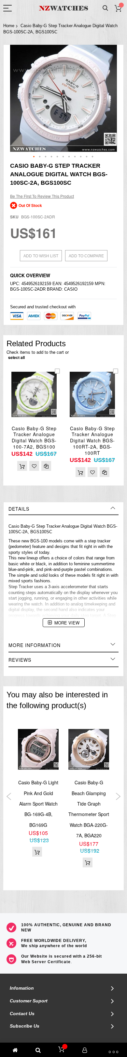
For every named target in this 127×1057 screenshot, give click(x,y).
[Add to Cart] (22, 466)
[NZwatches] (63, 8)
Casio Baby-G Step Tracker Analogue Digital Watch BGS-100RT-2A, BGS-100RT (92, 440)
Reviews (19, 659)
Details (18, 508)
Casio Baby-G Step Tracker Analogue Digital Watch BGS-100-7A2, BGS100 (34, 437)
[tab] (63, 508)
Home (8, 25)
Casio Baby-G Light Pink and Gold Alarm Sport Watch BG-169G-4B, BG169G (38, 803)
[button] (34, 157)
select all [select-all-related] (16, 357)
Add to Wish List (40, 256)
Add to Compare (86, 256)
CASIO (71, 289)
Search (105, 8)
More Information (34, 645)
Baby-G (28, 526)
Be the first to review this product (42, 196)
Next (118, 796)
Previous (9, 796)
